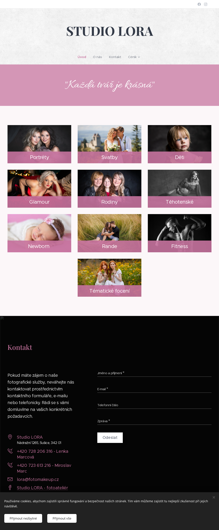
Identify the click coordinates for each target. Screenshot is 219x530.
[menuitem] (84, 57)
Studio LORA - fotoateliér (42, 488)
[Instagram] (205, 4)
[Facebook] (199, 4)
